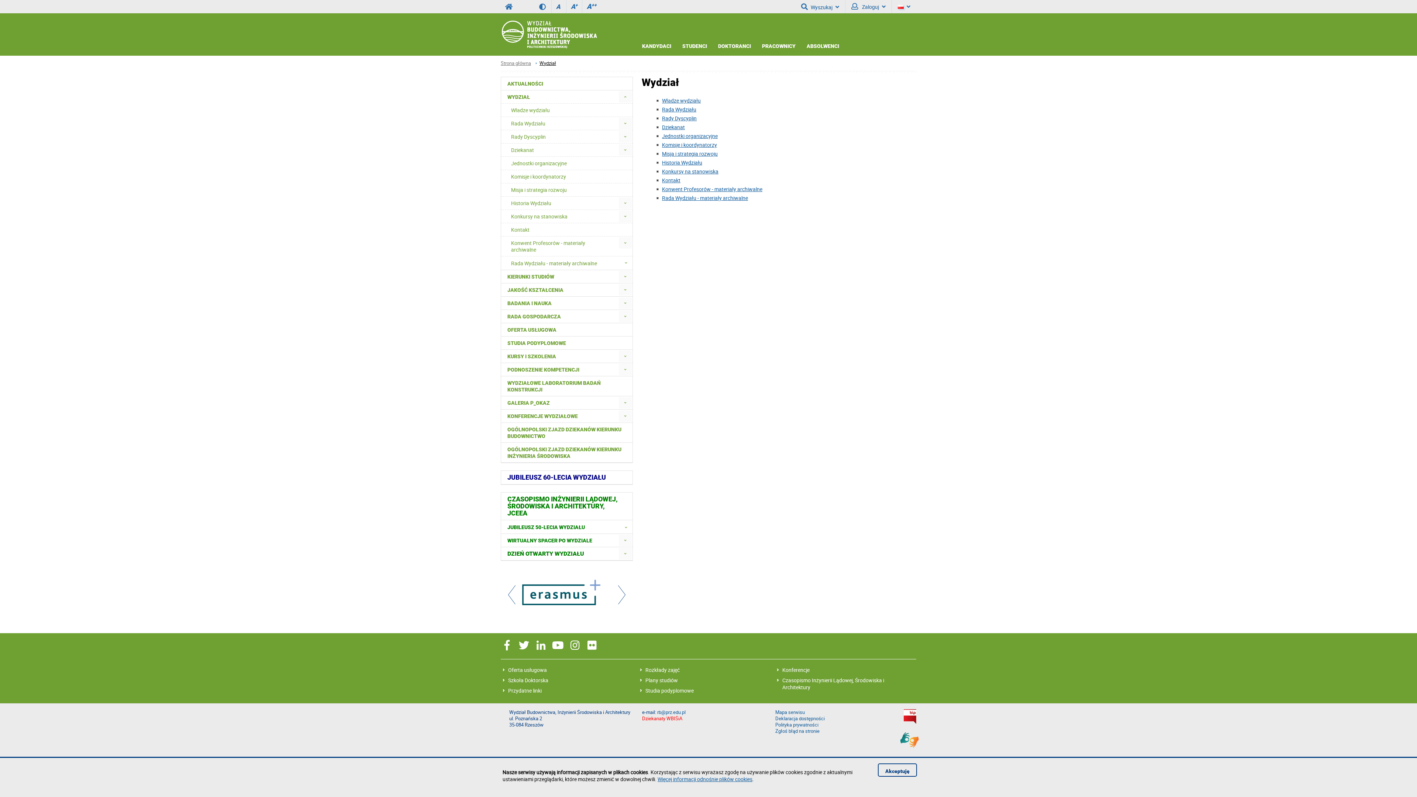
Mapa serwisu (790, 712)
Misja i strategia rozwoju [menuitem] (539, 189)
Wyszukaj (821, 7)
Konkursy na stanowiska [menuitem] (539, 216)
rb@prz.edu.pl (671, 712)
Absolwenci (823, 46)
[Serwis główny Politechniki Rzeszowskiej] (509, 6)
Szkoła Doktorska (528, 680)
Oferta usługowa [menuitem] (531, 330)
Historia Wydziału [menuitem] (531, 203)
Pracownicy (779, 46)
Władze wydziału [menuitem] (530, 110)
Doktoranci (734, 46)
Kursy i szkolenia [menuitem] (531, 356)
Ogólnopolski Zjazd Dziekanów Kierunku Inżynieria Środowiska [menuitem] (564, 452)
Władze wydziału (681, 100)
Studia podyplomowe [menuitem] (536, 343)
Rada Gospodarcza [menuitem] (534, 317)
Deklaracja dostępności (800, 718)
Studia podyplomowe (669, 690)
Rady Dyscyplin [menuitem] (528, 136)
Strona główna (516, 63)
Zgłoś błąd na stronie (797, 731)
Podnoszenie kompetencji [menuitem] (543, 370)
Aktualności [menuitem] (525, 84)
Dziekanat (673, 127)
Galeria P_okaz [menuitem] (528, 403)
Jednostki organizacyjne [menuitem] (539, 163)
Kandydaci (656, 46)
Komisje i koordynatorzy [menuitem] (538, 176)
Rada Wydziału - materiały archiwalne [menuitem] (554, 263)
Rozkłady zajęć (662, 669)
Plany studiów (661, 680)
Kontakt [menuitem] (520, 229)
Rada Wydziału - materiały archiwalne (705, 197)
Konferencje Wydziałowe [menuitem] (542, 416)
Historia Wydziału (682, 162)
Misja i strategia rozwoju (690, 153)
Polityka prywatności (796, 725)
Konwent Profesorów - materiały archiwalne (712, 189)
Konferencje (796, 669)
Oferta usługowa (527, 669)
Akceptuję (897, 771)
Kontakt (671, 180)
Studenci (694, 46)
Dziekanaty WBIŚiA (662, 718)
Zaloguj (870, 6)
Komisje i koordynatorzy (689, 144)
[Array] (566, 593)
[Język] (904, 6)
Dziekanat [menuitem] (522, 149)
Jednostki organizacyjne (690, 135)
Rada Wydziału (679, 109)
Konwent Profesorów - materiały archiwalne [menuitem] (548, 246)
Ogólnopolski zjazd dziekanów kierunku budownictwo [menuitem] (564, 433)
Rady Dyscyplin (679, 118)
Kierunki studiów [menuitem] (530, 277)
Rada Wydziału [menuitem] (528, 123)
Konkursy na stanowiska (690, 171)
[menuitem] (625, 97)
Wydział (547, 63)
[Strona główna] (549, 35)
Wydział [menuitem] (518, 97)
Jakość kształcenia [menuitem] (535, 290)
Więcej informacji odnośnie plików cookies (705, 779)
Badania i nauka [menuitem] (529, 303)
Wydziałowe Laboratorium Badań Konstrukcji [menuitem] (554, 386)
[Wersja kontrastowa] (545, 6)
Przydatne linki (525, 690)
